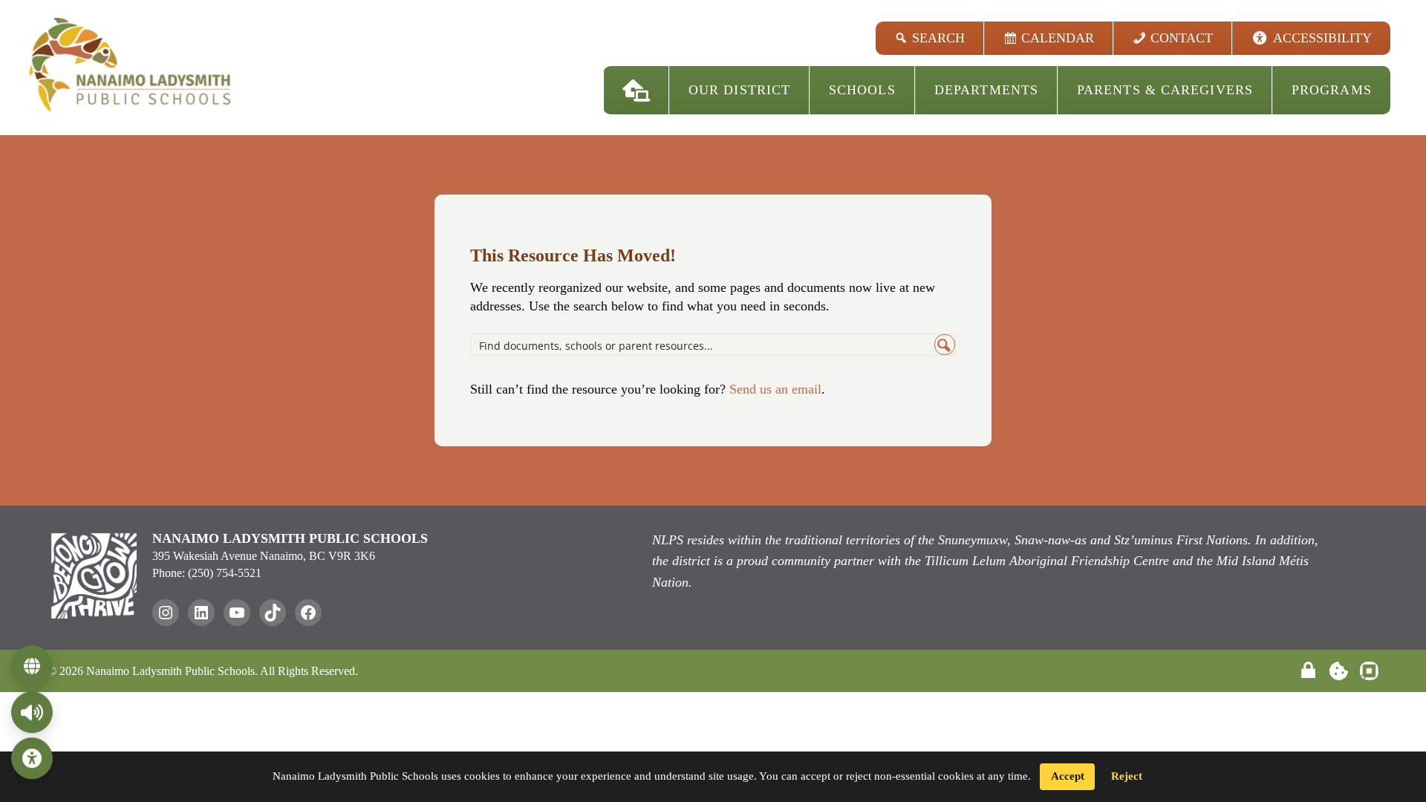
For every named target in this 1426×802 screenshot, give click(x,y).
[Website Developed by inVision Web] (1369, 676)
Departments (986, 89)
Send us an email (775, 389)
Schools (862, 89)
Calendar (1057, 37)
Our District (739, 89)
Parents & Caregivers (1165, 89)
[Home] (636, 90)
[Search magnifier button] (944, 344)
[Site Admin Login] (1308, 671)
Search (938, 37)
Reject (1126, 776)
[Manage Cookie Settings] (1338, 671)
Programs (1332, 89)
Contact (1181, 37)
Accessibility (1322, 37)
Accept (1067, 776)
